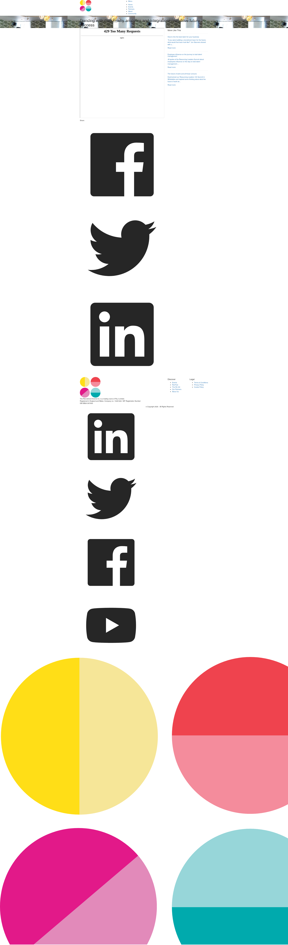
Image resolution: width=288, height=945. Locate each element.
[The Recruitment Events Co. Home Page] (116, 387)
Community (132, 13)
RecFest (175, 385)
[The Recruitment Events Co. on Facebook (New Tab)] (111, 593)
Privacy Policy (199, 385)
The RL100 (176, 387)
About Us (175, 391)
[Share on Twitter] (122, 291)
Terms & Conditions (201, 382)
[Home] (100, 5)
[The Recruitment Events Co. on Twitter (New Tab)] (111, 530)
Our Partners (176, 389)
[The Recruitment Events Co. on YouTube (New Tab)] (111, 656)
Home (130, 4)
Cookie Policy (199, 387)
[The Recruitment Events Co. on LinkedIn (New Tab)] (111, 467)
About (130, 11)
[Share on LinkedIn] (122, 376)
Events (130, 7)
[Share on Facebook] (122, 206)
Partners (131, 9)
